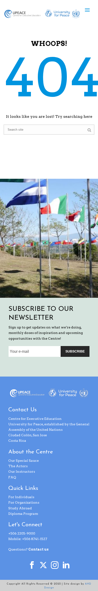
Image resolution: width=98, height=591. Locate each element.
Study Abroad (20, 508)
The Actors (18, 466)
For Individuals (21, 497)
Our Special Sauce (23, 460)
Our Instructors (21, 471)
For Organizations (23, 502)
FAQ (12, 477)
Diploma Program (23, 514)
